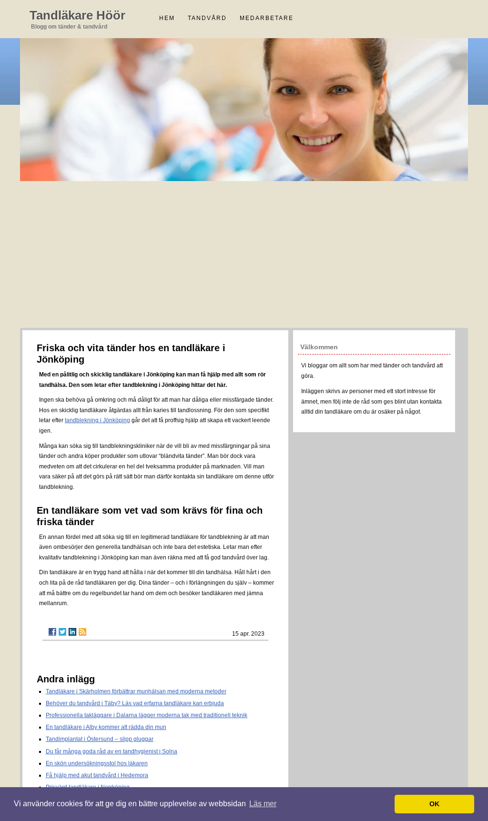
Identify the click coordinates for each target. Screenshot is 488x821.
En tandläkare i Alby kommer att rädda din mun (106, 727)
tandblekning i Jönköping (97, 420)
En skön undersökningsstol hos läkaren (97, 763)
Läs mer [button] (262, 804)
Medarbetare (267, 18)
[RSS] (82, 632)
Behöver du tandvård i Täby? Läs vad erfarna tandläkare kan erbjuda (135, 703)
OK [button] (434, 804)
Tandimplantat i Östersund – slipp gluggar (99, 739)
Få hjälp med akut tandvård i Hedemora (97, 775)
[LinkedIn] (72, 632)
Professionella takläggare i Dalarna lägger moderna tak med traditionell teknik (146, 715)
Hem (167, 18)
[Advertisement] (244, 256)
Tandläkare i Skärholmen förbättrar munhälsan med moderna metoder (136, 691)
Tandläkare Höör (77, 15)
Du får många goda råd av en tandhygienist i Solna (111, 751)
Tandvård (207, 18)
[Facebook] (52, 632)
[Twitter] (62, 632)
